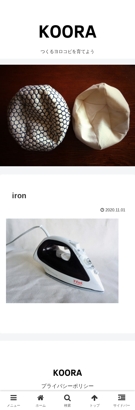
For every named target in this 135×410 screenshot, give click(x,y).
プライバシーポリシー (67, 386)
